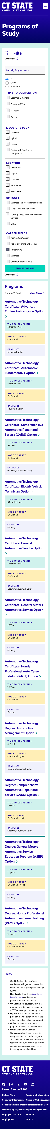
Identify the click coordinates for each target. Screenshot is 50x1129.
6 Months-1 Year (18, 104)
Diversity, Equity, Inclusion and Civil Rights (13, 1109)
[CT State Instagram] (11, 1084)
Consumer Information (13, 1100)
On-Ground (16, 132)
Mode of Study (17, 127)
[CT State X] (18, 1084)
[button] (45, 6)
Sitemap (30, 1114)
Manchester (16, 191)
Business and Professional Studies (26, 202)
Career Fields (16, 233)
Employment (8, 1119)
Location (13, 163)
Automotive (16, 249)
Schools (12, 198)
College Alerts (8, 1095)
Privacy (5, 1089)
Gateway (15, 179)
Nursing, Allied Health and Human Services (26, 216)
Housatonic (16, 185)
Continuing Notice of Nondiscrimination (13, 1104)
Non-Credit (16, 86)
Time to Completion (21, 92)
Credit (13, 82)
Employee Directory (11, 1114)
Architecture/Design (20, 238)
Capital (14, 173)
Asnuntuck (16, 167)
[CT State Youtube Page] (25, 1084)
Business (15, 255)
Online (14, 144)
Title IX (29, 1119)
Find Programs (25, 268)
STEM (13, 224)
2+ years (14, 117)
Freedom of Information (37, 1095)
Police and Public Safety (37, 1104)
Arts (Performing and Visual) (24, 244)
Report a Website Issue (36, 1109)
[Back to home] (17, 6)
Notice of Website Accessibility (37, 1100)
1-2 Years (15, 110)
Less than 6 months (20, 98)
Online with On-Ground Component (21, 152)
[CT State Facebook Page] (3, 1084)
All (12, 79)
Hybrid (14, 138)
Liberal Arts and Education (23, 208)
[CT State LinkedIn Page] (32, 1084)
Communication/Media (21, 261)
